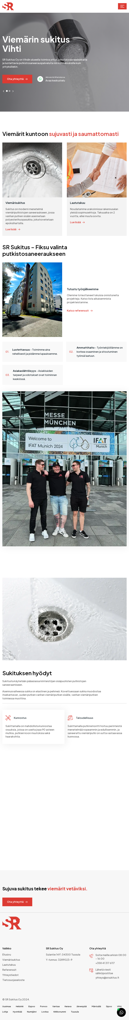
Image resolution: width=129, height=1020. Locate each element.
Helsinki (19, 1006)
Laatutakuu (9, 964)
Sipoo (109, 1006)
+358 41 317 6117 (105, 963)
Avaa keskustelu (55, 80)
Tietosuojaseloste (13, 980)
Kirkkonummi (59, 1011)
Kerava (68, 1006)
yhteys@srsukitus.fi (107, 977)
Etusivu (6, 954)
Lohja (5, 1011)
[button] (122, 6)
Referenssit (9, 969)
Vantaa (56, 1006)
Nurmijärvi (31, 1011)
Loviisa (45, 1011)
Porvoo (43, 1006)
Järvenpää (81, 1006)
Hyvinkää (17, 1011)
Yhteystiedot (10, 975)
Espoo (31, 1006)
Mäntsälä (96, 1006)
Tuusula (75, 1011)
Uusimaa (6, 1006)
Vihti (119, 1006)
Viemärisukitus (11, 959)
